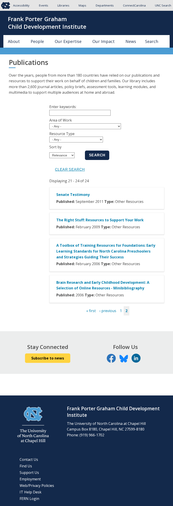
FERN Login (29, 498)
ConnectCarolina (134, 5)
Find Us (26, 466)
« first (91, 310)
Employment (30, 479)
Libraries (63, 5)
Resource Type (62, 133)
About (14, 41)
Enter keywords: (62, 106)
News (130, 41)
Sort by (55, 146)
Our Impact (103, 41)
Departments (105, 5)
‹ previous (107, 310)
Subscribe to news (47, 358)
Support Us (29, 472)
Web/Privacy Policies (37, 485)
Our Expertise (68, 41)
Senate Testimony (73, 194)
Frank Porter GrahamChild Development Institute (47, 23)
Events (43, 5)
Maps (82, 5)
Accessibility (21, 5)
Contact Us (29, 459)
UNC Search (163, 5)
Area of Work (60, 120)
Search (151, 41)
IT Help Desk (30, 492)
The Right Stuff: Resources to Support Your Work (100, 219)
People (37, 41)
